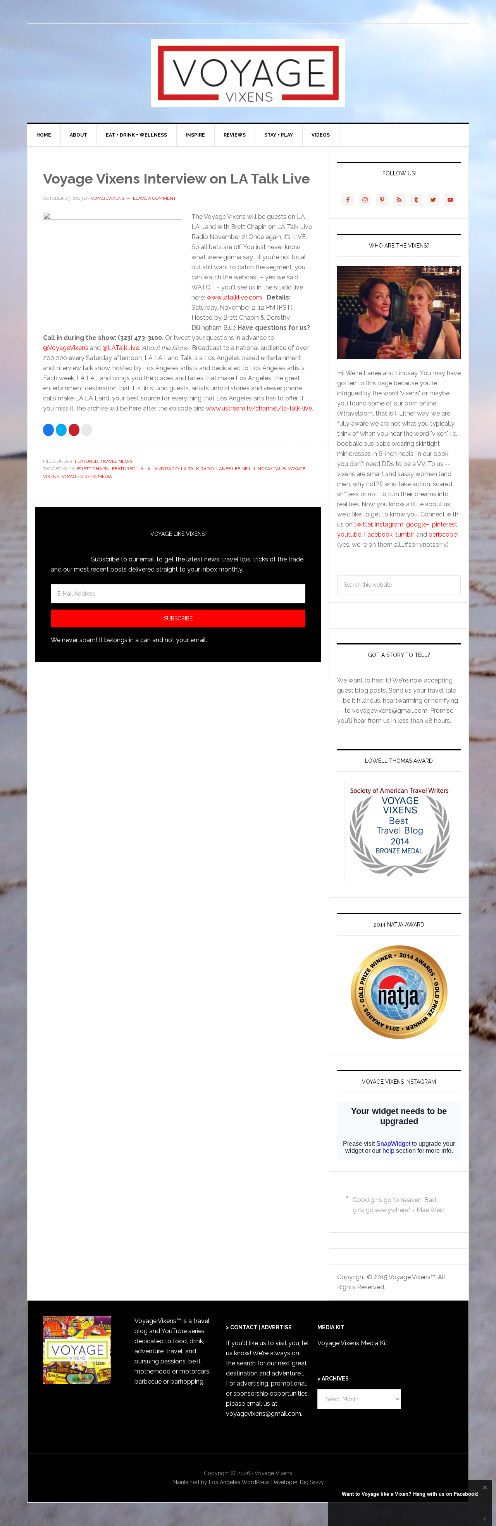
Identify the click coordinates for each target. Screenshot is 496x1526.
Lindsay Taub (270, 468)
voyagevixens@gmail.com (263, 1413)
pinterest (444, 524)
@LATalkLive (120, 348)
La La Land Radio (158, 468)
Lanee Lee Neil (233, 468)
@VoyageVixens (65, 348)
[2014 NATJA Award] (399, 992)
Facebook (378, 534)
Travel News (116, 461)
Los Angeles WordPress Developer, (254, 1482)
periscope (443, 534)
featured (123, 468)
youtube (349, 534)
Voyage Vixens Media (87, 476)
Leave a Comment (154, 198)
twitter (363, 524)
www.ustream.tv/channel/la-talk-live (259, 408)
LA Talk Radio (197, 468)
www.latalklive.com (234, 297)
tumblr (404, 534)
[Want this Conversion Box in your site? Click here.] (485, 1519)
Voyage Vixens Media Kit (352, 1343)
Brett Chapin (93, 468)
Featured (86, 461)
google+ (417, 524)
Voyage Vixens (248, 73)
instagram (389, 524)
